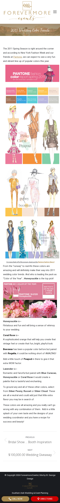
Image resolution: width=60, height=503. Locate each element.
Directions (46, 499)
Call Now (17, 499)
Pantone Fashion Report (46, 262)
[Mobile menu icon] (55, 12)
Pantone (17, 57)
